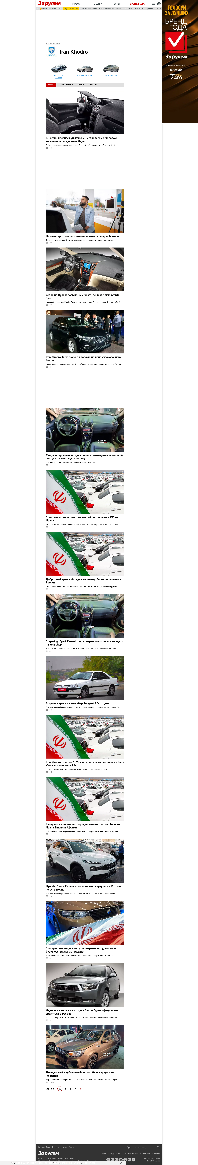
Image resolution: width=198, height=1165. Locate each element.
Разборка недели (89, 8)
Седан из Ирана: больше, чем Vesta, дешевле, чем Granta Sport (83, 296)
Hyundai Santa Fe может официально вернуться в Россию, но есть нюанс (83, 887)
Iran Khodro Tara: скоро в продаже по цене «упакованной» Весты (83, 358)
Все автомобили (53, 43)
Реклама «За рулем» (152, 1158)
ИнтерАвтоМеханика (51, 8)
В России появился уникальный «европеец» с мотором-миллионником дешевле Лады (82, 139)
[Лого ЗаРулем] (49, 3)
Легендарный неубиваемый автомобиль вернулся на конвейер (80, 1073)
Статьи (98, 3)
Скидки (128, 8)
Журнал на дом (71, 8)
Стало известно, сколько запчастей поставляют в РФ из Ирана (82, 518)
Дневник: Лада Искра (155, 8)
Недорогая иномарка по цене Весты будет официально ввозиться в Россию (82, 1011)
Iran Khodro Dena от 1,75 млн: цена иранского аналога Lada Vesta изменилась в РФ (85, 763)
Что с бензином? (106, 8)
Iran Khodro (74, 51)
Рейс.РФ (150, 1161)
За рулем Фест (44, 1147)
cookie (68, 1163)
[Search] (158, 1147)
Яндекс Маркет (143, 1153)
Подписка (156, 1153)
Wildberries (130, 1153)
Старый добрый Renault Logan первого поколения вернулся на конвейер (84, 642)
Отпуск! (119, 8)
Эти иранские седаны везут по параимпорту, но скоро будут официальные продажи (81, 949)
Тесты (116, 3)
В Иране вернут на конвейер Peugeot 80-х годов (77, 703)
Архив (157, 1161)
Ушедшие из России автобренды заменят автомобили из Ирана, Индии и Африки (83, 825)
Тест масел (139, 8)
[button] (121, 1163)
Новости (78, 3)
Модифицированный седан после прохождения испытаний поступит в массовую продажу (84, 456)
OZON (120, 1153)
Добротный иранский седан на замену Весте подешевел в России (83, 580)
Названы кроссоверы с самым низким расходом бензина (83, 236)
